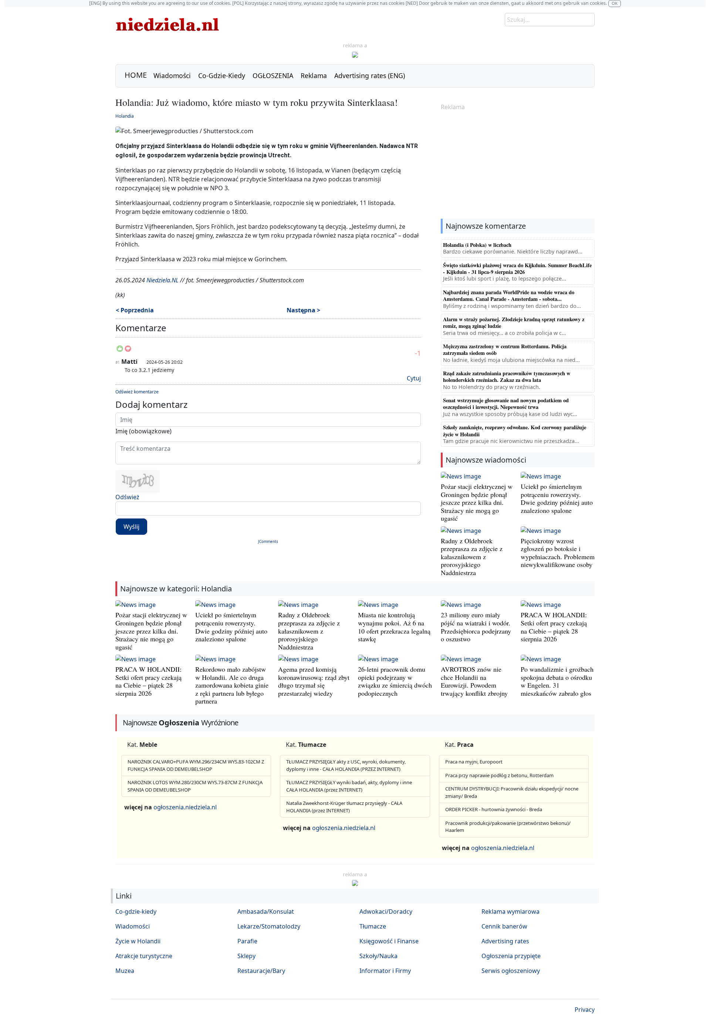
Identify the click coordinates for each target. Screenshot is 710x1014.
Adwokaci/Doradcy (385, 911)
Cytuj (414, 378)
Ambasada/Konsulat (265, 911)
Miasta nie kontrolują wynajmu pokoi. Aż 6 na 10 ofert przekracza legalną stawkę (394, 626)
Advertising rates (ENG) (369, 75)
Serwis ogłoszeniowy (510, 971)
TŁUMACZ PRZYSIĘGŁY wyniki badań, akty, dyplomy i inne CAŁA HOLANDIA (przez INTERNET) (349, 786)
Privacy (585, 1009)
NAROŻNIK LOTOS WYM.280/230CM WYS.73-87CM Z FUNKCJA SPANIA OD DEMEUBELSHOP (195, 786)
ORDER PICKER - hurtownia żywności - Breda (493, 809)
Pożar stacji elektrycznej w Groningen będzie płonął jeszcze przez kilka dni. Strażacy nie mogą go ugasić (477, 502)
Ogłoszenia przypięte (511, 956)
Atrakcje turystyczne (143, 956)
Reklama (314, 75)
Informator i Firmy (385, 971)
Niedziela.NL (162, 280)
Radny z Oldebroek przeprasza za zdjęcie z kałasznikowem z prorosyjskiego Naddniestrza (472, 556)
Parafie (247, 941)
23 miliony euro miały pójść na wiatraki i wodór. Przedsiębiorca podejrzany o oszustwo (476, 626)
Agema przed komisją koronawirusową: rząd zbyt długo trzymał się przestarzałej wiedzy (313, 681)
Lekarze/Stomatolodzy (268, 926)
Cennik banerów (504, 926)
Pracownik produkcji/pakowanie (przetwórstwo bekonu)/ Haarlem (508, 827)
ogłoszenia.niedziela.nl (185, 807)
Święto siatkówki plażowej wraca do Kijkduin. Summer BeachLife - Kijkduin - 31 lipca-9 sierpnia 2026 (517, 268)
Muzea (124, 971)
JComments (268, 541)
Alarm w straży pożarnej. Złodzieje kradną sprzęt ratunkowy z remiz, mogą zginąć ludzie (513, 322)
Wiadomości (172, 75)
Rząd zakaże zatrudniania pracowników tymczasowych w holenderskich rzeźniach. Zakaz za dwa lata (506, 376)
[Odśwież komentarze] (167, 329)
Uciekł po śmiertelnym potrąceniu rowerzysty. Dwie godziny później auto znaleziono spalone (557, 498)
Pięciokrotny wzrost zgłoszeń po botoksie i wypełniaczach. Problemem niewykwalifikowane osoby (558, 552)
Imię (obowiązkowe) (143, 431)
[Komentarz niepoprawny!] (128, 351)
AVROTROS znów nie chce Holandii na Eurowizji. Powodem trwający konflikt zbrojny (474, 681)
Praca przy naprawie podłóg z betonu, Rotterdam (499, 775)
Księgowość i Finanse (389, 941)
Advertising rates (505, 941)
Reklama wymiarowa (510, 911)
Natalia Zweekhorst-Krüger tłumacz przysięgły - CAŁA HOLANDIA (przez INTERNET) (344, 807)
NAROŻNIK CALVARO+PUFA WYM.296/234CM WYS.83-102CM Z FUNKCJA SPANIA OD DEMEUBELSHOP (196, 765)
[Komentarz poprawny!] (120, 351)
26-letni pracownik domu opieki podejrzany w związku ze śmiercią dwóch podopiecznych (395, 681)
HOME (136, 75)
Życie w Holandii (137, 941)
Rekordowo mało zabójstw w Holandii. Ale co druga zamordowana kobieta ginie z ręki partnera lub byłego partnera (231, 685)
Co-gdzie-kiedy (135, 911)
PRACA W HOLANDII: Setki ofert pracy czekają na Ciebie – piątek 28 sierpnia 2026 (554, 626)
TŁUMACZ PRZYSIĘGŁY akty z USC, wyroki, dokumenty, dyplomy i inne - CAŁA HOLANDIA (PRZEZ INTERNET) (346, 765)
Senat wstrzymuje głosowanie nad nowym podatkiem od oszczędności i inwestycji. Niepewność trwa (506, 403)
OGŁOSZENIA (273, 75)
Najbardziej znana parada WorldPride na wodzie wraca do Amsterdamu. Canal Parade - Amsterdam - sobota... (508, 295)
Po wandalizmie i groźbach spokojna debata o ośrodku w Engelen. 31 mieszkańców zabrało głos (557, 681)
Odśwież (127, 497)
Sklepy (246, 956)
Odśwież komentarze (137, 392)
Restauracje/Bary (261, 971)
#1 (117, 362)
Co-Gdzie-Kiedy (221, 75)
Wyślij (131, 527)
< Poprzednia (135, 310)
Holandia (124, 116)
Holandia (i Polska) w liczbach (477, 245)
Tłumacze (372, 926)
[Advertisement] (518, 165)
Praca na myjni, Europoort (474, 761)
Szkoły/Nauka (378, 956)
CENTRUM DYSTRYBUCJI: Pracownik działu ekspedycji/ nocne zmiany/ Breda (511, 792)
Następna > (303, 310)
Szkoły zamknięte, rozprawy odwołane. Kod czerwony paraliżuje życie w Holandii (514, 430)
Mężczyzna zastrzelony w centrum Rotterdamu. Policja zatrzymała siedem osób (505, 349)
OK (615, 3)
